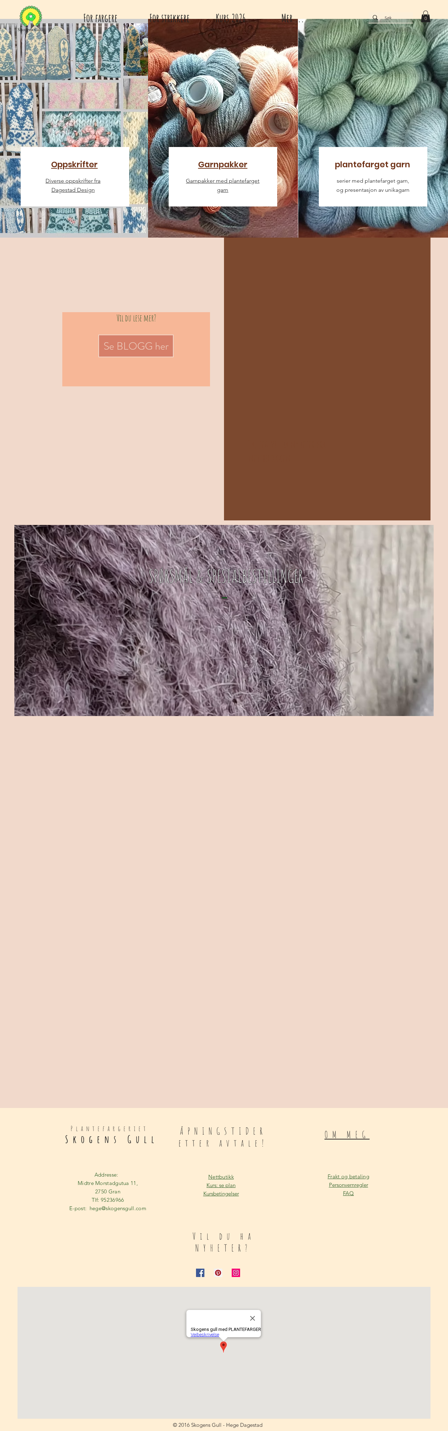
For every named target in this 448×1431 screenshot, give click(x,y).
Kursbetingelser (221, 1193)
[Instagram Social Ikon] (236, 1273)
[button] (425, 16)
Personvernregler (348, 1184)
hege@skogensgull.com (118, 1208)
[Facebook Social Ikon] (200, 1273)
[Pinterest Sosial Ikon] (218, 1273)
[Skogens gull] (31, 16)
